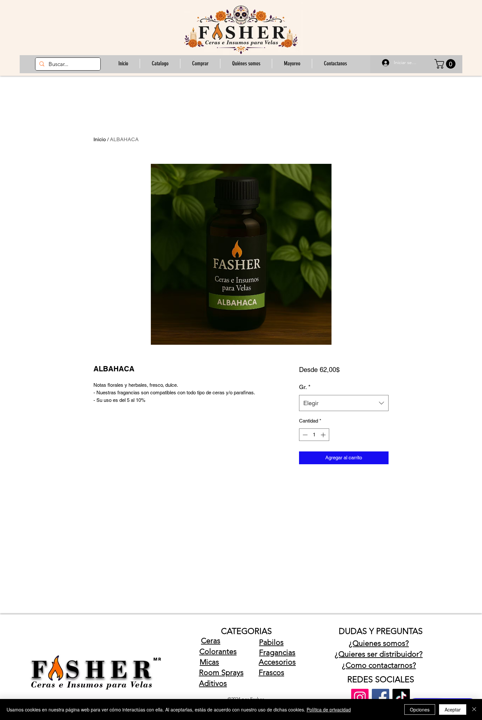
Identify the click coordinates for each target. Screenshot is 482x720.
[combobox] (344, 403)
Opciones (420, 709)
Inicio (99, 139)
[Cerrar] (474, 709)
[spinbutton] (314, 435)
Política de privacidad (329, 709)
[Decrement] (304, 435)
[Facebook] (380, 697)
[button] (200, 63)
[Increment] (323, 435)
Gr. (305, 386)
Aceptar (453, 709)
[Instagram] (360, 697)
